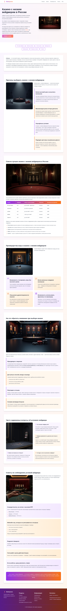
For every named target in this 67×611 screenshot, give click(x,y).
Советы (58, 1)
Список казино (39, 45)
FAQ (62, 1)
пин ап (27, 29)
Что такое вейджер (20, 45)
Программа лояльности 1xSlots (25, 602)
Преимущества (53, 1)
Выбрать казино (7, 36)
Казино (47, 1)
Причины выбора (30, 45)
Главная (43, 1)
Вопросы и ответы (38, 598)
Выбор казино (37, 597)
